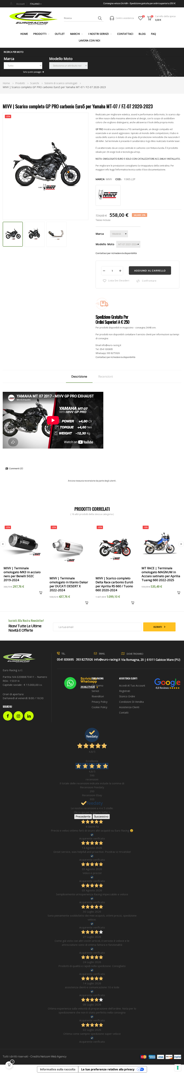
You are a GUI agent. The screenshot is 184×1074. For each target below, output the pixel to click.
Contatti (123, 712)
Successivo (101, 816)
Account (20, 3)
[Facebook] (7, 716)
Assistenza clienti (129, 707)
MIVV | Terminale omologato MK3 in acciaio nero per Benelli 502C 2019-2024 (22, 574)
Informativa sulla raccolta (57, 1069)
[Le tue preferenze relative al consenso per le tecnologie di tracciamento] (177, 1067)
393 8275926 (113, 353)
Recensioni (105, 376)
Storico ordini (127, 696)
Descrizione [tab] (79, 376)
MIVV (109, 179)
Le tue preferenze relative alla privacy (107, 1069)
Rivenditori (98, 696)
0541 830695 (106, 349)
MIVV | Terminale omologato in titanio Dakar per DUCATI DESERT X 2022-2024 (69, 584)
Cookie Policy (99, 707)
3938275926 (87, 686)
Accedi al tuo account (132, 685)
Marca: (100, 179)
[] (39, 593)
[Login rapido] (11, 3)
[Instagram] (18, 716)
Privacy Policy (99, 701)
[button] (92, 52)
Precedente (83, 816)
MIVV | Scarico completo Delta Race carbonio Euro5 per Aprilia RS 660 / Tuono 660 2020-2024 (114, 584)
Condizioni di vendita (131, 701)
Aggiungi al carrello (150, 270)
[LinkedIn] (29, 716)
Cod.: (118, 179)
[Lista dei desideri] (140, 18)
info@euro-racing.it (111, 345)
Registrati (124, 691)
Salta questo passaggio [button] (32, 72)
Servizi (95, 691)
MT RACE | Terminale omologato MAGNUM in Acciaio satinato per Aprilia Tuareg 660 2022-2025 (161, 574)
